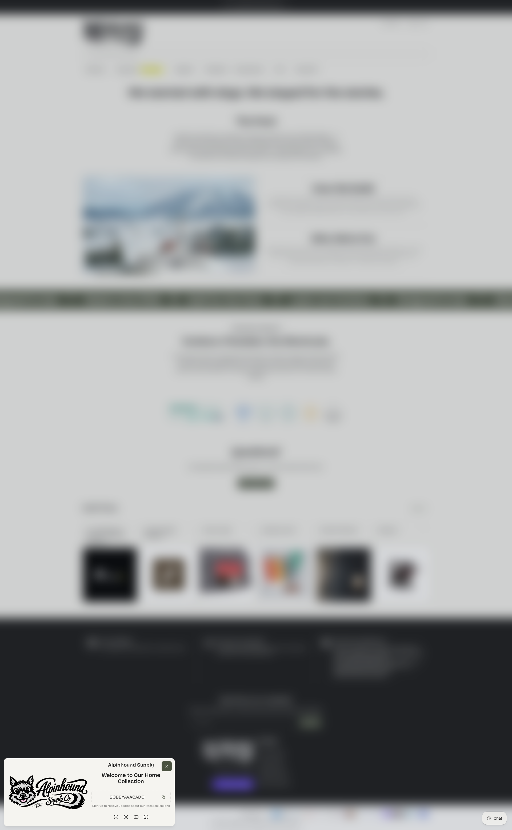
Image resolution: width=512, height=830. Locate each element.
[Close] (167, 766)
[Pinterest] (146, 817)
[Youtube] (136, 817)
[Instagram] (126, 817)
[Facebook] (116, 817)
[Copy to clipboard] (163, 797)
